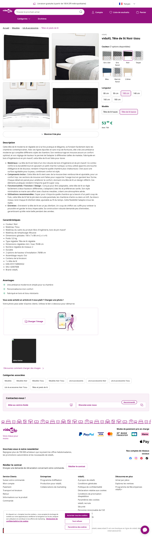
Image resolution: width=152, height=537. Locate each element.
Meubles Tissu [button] (38, 381)
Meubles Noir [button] (22, 381)
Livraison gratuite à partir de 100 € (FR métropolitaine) (61, 3)
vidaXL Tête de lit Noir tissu (121, 38)
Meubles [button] (8, 381)
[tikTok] (147, 458)
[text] (107, 123)
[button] (24, 351)
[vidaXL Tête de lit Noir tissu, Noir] (26, 56)
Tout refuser (77, 521)
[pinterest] (141, 458)
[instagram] (136, 458)
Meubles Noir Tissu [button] (56, 381)
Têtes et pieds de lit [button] (40, 387)
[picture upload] (66, 321)
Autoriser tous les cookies (77, 515)
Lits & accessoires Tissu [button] (120, 381)
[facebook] (130, 458)
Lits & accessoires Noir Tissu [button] (16, 387)
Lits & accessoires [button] (76, 381)
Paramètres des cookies (89, 499)
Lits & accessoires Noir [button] (97, 381)
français (127, 4)
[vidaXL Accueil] (7, 11)
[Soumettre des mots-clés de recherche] (81, 12)
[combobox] (49, 12)
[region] (48, 522)
